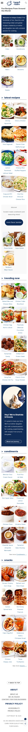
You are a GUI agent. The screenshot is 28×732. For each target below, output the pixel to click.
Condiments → (21, 554)
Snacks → (23, 666)
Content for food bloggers (14, 699)
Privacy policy (14, 711)
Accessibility (14, 708)
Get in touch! (14, 697)
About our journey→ (13, 441)
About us (14, 694)
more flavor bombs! (13, 222)
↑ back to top (14, 683)
